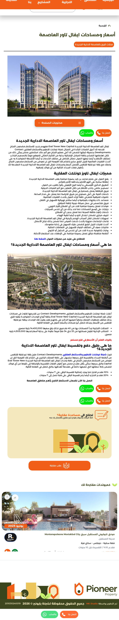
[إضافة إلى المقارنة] (15, 497)
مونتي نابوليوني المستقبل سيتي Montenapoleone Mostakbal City (80, 534)
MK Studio (92, 603)
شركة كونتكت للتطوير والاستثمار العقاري (84, 354)
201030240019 (13, 603)
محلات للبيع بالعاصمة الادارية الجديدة (94, 44)
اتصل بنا (106, 132)
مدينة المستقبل (107, 538)
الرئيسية (103, 25)
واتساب (89, 132)
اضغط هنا (40, 238)
